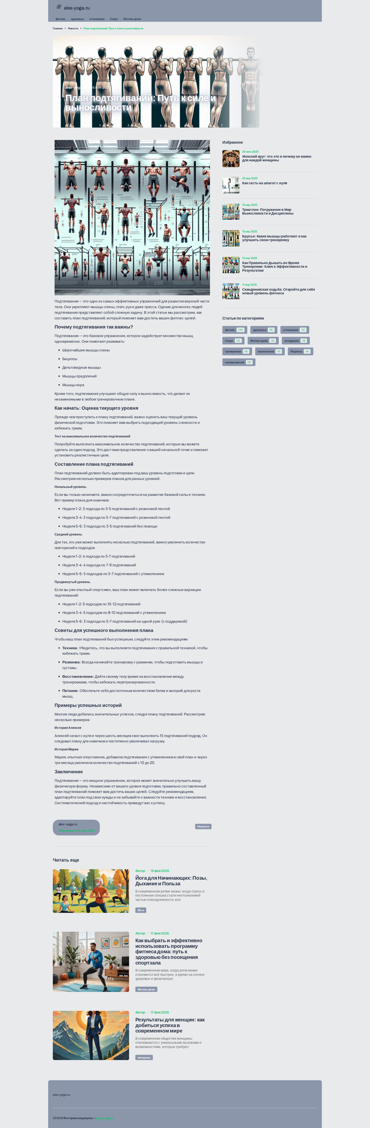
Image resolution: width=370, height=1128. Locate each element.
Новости (73, 28)
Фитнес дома (132, 19)
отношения (97, 19)
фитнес (60, 19)
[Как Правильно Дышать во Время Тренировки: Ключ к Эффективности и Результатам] (230, 265)
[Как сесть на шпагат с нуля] (230, 185)
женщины (144, 1057)
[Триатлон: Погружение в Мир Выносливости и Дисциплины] (230, 211)
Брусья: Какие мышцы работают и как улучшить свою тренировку (274, 238)
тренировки (236, 351)
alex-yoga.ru (104, 1118)
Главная (58, 28)
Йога (141, 910)
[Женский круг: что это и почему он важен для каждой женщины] (230, 158)
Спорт (114, 19)
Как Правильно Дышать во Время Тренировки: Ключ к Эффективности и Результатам (274, 267)
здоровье (77, 19)
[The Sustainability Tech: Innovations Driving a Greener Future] (91, 891)
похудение (295, 340)
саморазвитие (238, 362)
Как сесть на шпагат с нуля (264, 183)
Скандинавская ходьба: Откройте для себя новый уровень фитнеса (278, 291)
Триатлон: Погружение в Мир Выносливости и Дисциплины (267, 212)
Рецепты (300, 351)
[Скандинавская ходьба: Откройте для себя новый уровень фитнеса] (230, 291)
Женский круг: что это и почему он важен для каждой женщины (276, 158)
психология (269, 351)
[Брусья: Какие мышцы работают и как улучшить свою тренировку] (230, 238)
